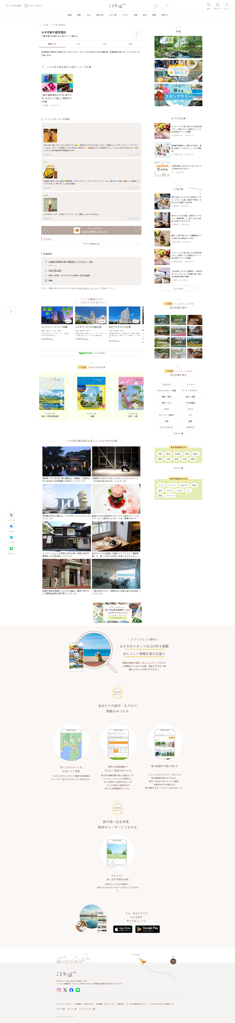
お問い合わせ (89, 1004)
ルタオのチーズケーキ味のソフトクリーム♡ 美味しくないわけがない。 (72, 214)
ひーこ (46, 162)
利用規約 (78, 1004)
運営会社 (121, 1004)
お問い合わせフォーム (87, 288)
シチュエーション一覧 (87, 1009)
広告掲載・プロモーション (105, 1004)
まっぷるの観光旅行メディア (136, 1004)
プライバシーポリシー (65, 1004)
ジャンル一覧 (72, 1009)
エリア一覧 (61, 1009)
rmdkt (46, 195)
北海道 (45, 25)
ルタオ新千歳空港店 (58, 25)
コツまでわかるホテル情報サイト (161, 1004)
